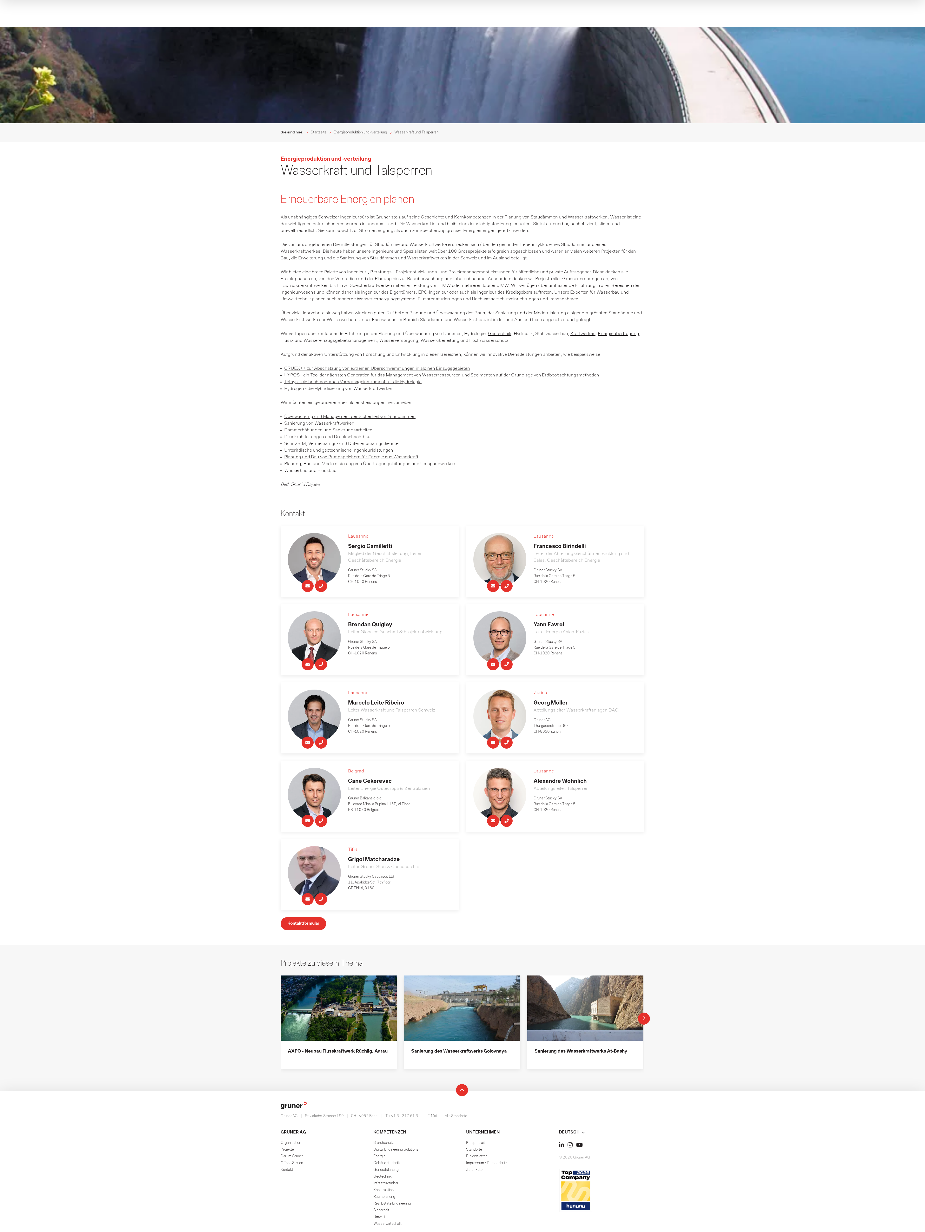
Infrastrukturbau (386, 1183)
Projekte (287, 1149)
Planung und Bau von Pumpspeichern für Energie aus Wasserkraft (351, 457)
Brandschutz (383, 1143)
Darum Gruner (292, 1156)
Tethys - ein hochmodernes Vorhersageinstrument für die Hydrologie (353, 382)
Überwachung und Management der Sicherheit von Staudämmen (350, 417)
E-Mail (432, 1116)
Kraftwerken (582, 334)
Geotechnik (499, 334)
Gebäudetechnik (386, 1163)
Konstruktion (383, 1190)
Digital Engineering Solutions (395, 1149)
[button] (601, 1132)
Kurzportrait (475, 1143)
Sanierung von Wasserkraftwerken (319, 423)
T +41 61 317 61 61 (402, 1116)
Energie (379, 1156)
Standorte (474, 1149)
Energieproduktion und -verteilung (360, 132)
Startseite (318, 132)
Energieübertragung (618, 334)
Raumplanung (384, 1197)
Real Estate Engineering (392, 1203)
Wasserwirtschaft (387, 1223)
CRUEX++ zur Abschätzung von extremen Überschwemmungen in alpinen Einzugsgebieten (377, 368)
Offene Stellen (292, 1163)
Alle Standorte (456, 1116)
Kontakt (287, 1170)
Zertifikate (474, 1170)
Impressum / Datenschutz (486, 1163)
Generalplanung (386, 1170)
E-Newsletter (476, 1156)
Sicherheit (381, 1210)
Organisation (291, 1143)
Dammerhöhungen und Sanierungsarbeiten (328, 430)
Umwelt (379, 1217)
